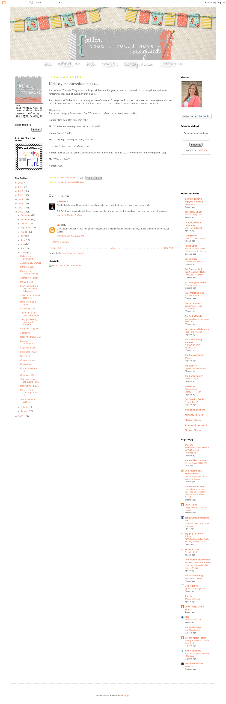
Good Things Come (194, 607)
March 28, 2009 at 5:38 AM (69, 215)
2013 (21, 195)
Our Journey (191, 259)
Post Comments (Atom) (73, 253)
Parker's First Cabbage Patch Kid (29, 393)
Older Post (168, 248)
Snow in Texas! (191, 402)
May (23, 244)
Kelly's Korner (192, 549)
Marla (62, 178)
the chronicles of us (194, 293)
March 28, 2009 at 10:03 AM (70, 236)
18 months (25, 333)
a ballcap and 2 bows (195, 410)
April (23, 248)
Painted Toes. (26, 282)
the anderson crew (194, 663)
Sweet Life (190, 386)
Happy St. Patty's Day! (30, 337)
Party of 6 (189, 609)
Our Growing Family (194, 399)
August (24, 232)
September (26, 227)
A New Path (190, 204)
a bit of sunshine (193, 651)
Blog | (187, 617)
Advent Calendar (192, 296)
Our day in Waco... (29, 375)
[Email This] (87, 178)
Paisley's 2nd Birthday (194, 262)
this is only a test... (29, 308)
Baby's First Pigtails (29, 328)
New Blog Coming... (193, 630)
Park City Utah (191, 552)
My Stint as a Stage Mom (195, 588)
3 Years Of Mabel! (192, 599)
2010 (21, 207)
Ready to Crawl (191, 379)
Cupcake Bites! (27, 348)
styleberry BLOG (193, 212)
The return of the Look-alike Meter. (29, 314)
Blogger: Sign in (193, 420)
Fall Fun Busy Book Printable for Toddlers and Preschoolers (197, 450)
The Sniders (191, 366)
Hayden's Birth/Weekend (195, 368)
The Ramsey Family (195, 355)
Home (112, 248)
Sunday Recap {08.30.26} (196, 463)
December (26, 215)
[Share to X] (94, 178)
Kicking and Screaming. (27, 257)
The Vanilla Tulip (193, 627)
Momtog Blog (191, 586)
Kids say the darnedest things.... (30, 272)
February (25, 407)
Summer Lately (191, 285)
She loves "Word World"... (28, 400)
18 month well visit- (29, 278)
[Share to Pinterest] (100, 178)
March (24, 252)
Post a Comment (61, 242)
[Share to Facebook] (97, 178)
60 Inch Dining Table (193, 215)
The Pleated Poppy (194, 575)
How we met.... (27, 364)
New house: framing (193, 578)
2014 (21, 191)
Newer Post (55, 248)
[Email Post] (81, 178)
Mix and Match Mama (195, 460)
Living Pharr (191, 235)
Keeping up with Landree (197, 329)
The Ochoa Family (194, 376)
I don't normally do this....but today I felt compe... (29, 288)
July (23, 236)
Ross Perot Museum (193, 332)
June (23, 240)
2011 (21, 203)
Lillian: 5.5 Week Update (195, 238)
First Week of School (194, 275)
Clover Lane (191, 505)
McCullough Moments (195, 282)
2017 (21, 183)
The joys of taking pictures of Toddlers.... (28, 322)
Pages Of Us (191, 246)
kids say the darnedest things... (70, 182)
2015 (21, 187)
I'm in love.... (26, 356)
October (25, 223)
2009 (21, 212)
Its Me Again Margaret (196, 425)
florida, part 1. (190, 666)
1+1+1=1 (189, 445)
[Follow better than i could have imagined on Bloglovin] (196, 118)
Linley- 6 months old (193, 228)
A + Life (188, 596)
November (26, 219)
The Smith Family (193, 316)
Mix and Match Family (195, 638)
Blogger (126, 695)
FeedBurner (202, 150)
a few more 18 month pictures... (30, 296)
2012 (21, 199)
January (25, 411)
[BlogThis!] (90, 178)
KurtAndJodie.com (194, 415)
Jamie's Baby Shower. (30, 263)
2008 (21, 416)
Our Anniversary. (28, 360)
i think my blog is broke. (28, 303)
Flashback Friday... (29, 352)
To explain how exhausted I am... (29, 380)
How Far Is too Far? (193, 620)
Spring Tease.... (27, 267)
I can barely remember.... (27, 342)
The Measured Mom (194, 486)
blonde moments (193, 303)
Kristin (60, 201)
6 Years (188, 358)
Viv (58, 225)
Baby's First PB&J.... (29, 386)
